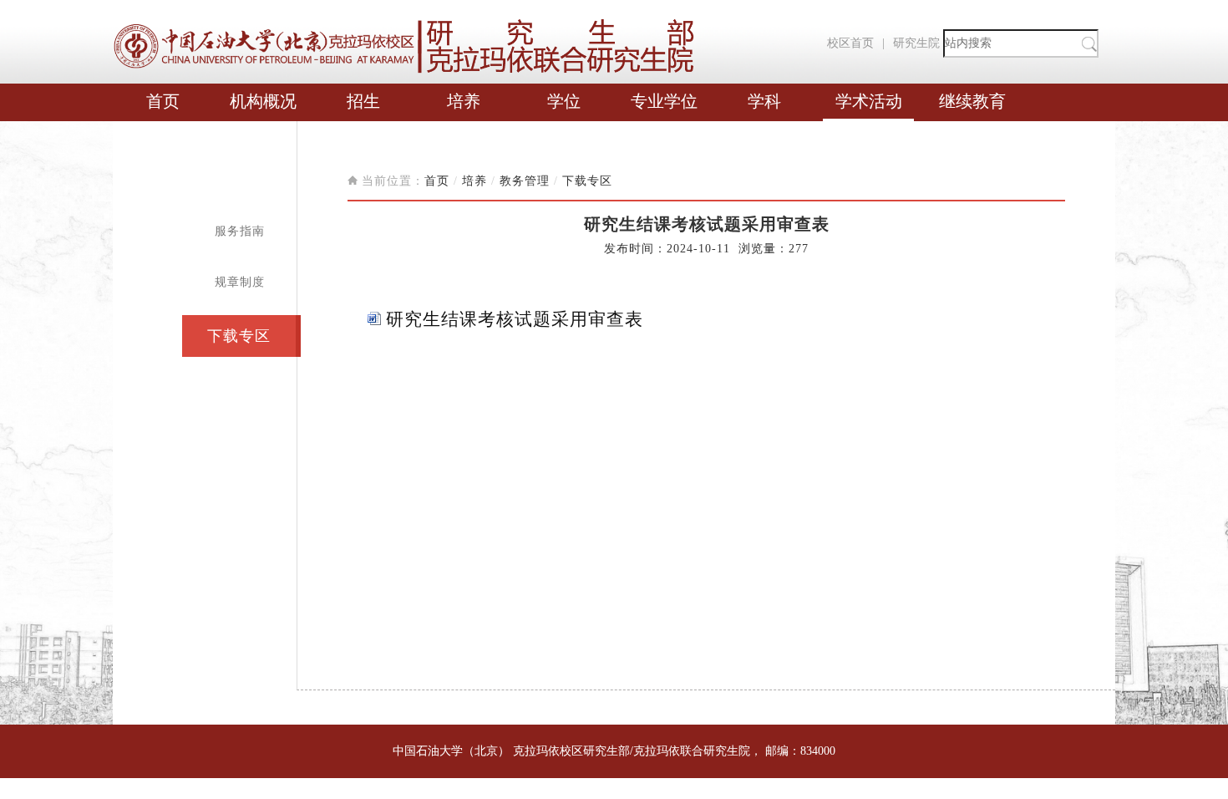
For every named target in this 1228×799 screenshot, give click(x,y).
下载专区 (239, 336)
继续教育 (972, 101)
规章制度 (240, 282)
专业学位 (664, 101)
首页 (163, 101)
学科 (764, 101)
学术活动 (868, 101)
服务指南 (240, 231)
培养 (463, 101)
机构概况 (263, 101)
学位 (564, 101)
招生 (363, 101)
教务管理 (525, 181)
